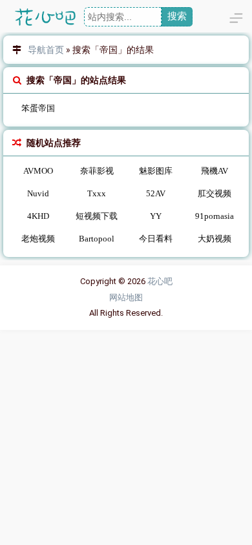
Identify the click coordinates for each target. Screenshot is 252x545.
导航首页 (46, 50)
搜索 (177, 15)
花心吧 (160, 281)
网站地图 (126, 297)
